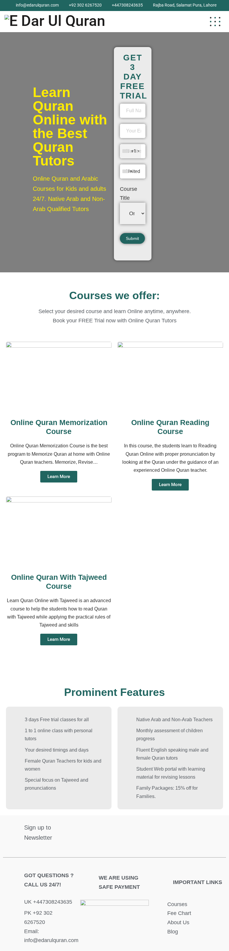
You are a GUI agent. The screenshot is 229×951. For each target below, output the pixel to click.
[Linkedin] (177, 828)
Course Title (128, 193)
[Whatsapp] (212, 828)
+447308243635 (127, 5)
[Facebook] (159, 828)
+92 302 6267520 (85, 5)
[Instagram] (195, 828)
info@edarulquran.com (37, 5)
